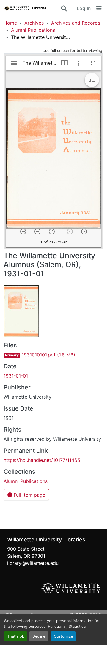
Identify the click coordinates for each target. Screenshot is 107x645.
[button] (32, 8)
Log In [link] (84, 8)
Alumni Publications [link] (33, 30)
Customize (63, 636)
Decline (38, 636)
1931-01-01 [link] (16, 376)
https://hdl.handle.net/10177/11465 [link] (42, 460)
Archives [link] (34, 23)
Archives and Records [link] (75, 23)
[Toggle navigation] (99, 8)
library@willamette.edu (33, 563)
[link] (53, 354)
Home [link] (10, 23)
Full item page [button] (28, 495)
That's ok (15, 636)
